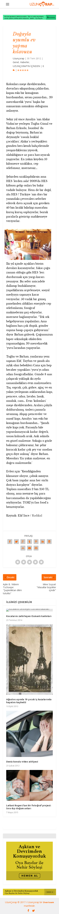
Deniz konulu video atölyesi (22, 761)
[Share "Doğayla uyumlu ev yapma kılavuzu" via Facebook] (10, 541)
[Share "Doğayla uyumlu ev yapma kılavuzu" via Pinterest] (36, 541)
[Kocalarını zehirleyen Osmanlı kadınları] (29, 610)
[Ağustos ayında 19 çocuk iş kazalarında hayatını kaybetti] (29, 659)
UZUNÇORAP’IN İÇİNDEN (26, 66)
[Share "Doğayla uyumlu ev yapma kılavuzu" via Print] (36, 548)
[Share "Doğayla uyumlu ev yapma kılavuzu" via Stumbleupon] (23, 548)
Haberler (24, 62)
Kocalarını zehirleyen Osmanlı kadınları (29, 616)
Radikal (37, 515)
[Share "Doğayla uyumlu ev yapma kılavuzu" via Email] (29, 548)
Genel (16, 62)
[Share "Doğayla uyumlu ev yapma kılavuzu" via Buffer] (49, 541)
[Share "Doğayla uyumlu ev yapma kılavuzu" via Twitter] (16, 541)
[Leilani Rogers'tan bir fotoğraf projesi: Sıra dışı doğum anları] (29, 785)
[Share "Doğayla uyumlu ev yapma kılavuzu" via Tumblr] (29, 541)
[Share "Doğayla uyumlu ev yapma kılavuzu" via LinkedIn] (42, 541)
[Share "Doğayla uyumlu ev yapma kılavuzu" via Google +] (23, 541)
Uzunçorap (18, 58)
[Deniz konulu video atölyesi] (29, 734)
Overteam (48, 902)
